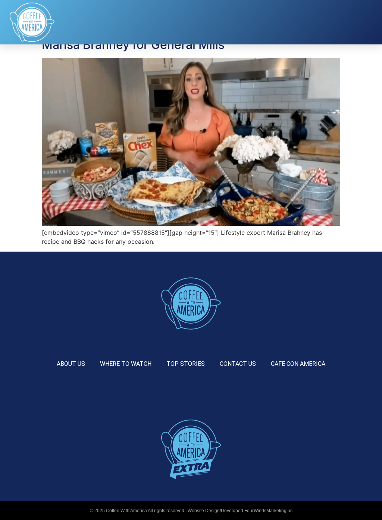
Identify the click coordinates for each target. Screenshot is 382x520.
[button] (277, 22)
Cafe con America (298, 363)
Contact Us (238, 363)
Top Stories (185, 363)
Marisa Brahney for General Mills (133, 44)
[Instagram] (181, 390)
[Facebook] (162, 390)
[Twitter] (200, 390)
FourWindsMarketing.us (268, 510)
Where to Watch (125, 363)
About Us (71, 363)
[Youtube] (220, 390)
